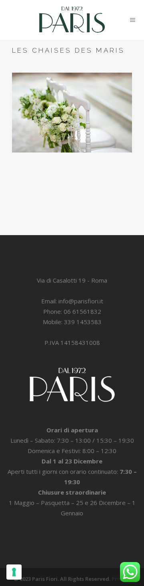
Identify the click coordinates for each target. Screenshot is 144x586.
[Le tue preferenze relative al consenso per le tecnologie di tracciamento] (14, 572)
